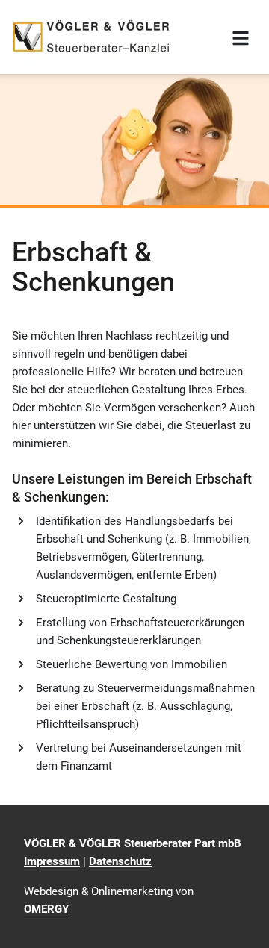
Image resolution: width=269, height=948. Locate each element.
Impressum (52, 861)
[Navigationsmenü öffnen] (240, 37)
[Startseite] (91, 37)
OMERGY (46, 909)
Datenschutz (120, 861)
